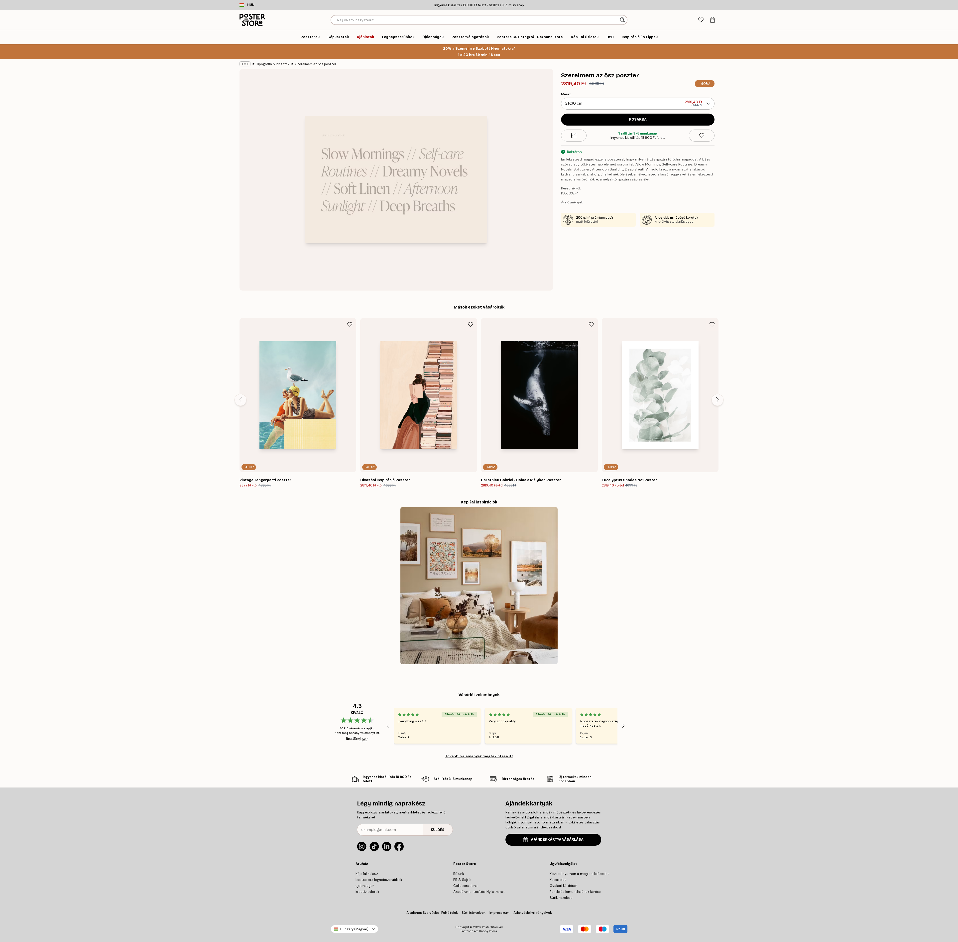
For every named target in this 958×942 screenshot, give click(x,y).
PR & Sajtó (462, 879)
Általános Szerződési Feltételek (432, 912)
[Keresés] (622, 20)
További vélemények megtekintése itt (479, 756)
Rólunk (458, 873)
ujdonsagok (365, 885)
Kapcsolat (558, 879)
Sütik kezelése (561, 897)
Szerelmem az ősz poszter (315, 64)
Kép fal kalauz (367, 873)
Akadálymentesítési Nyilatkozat (479, 891)
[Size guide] (574, 136)
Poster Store (490, 927)
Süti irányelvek (473, 912)
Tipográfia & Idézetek (272, 64)
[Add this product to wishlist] (702, 136)
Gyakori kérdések (564, 885)
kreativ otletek (367, 891)
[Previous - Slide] (240, 400)
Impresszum (499, 912)
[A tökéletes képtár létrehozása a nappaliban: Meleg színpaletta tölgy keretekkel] (478, 585)
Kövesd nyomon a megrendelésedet (579, 873)
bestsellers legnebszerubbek (379, 879)
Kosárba (638, 119)
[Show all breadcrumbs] (245, 63)
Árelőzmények (572, 202)
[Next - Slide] (717, 400)
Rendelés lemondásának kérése (575, 891)
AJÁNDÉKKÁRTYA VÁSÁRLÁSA (557, 839)
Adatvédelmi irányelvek (532, 912)
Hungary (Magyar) (354, 929)
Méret (566, 94)
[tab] (701, 20)
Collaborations (465, 885)
